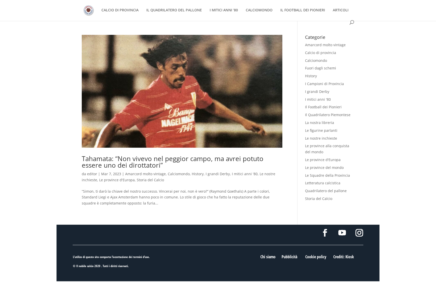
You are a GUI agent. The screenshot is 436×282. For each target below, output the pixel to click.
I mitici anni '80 (245, 173)
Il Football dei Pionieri (323, 107)
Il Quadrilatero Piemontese (327, 114)
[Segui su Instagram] (359, 232)
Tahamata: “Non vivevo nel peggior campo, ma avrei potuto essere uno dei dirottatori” (172, 162)
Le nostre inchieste (321, 138)
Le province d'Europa (117, 179)
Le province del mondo (324, 167)
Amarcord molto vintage (145, 173)
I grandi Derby (218, 173)
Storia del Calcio (150, 179)
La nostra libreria (319, 122)
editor (92, 173)
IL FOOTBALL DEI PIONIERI (302, 10)
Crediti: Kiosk (343, 257)
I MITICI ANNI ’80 (224, 10)
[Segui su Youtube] (342, 232)
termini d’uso (141, 257)
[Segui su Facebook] (325, 232)
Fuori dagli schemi (320, 68)
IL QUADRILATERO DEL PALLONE (174, 10)
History (198, 173)
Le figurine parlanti (321, 130)
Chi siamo (268, 257)
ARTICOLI (340, 10)
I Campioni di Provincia (324, 83)
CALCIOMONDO (259, 10)
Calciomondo (179, 173)
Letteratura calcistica (322, 183)
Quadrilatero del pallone (326, 190)
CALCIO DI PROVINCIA (120, 10)
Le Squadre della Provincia (327, 175)
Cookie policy (315, 257)
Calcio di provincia (320, 52)
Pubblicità (289, 257)
